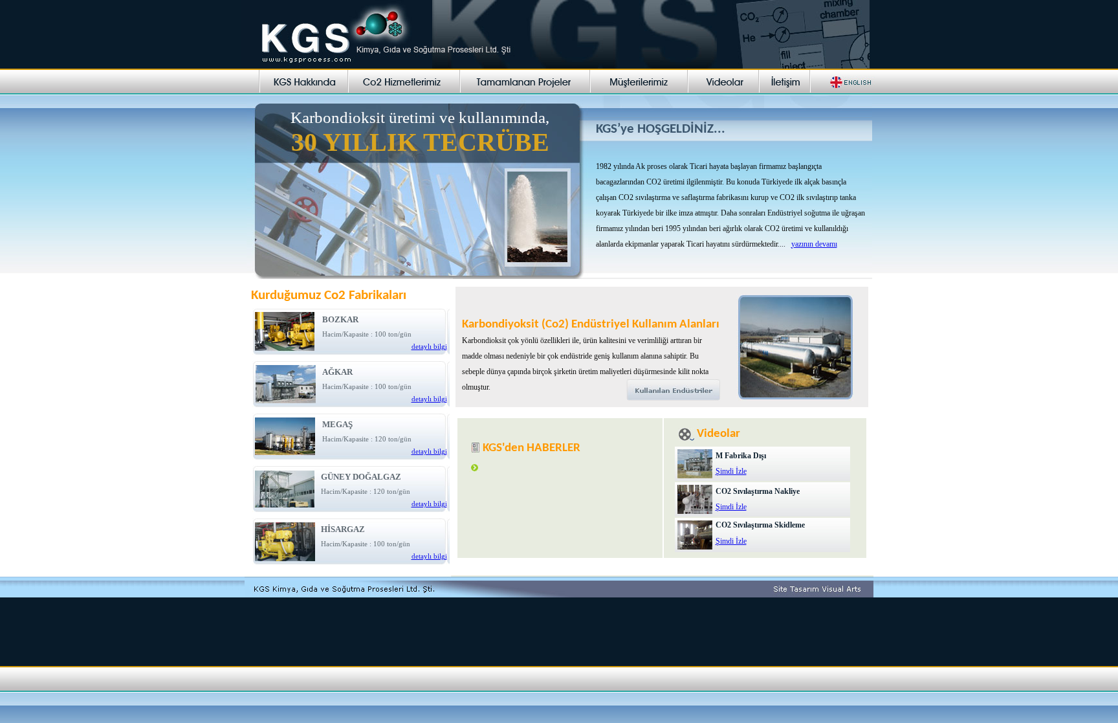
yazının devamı (814, 244)
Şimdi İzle (731, 471)
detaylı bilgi (429, 346)
